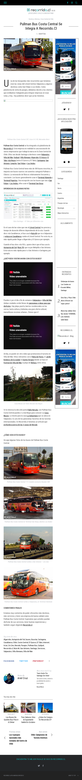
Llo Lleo (11, 645)
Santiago (33, 648)
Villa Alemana (25, 157)
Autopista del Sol (10, 247)
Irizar (5, 645)
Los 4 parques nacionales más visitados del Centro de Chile (18, 738)
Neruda (17, 645)
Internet (46, 642)
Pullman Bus (32, 645)
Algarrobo (35, 157)
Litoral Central (35, 227)
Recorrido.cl (8, 148)
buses (28, 639)
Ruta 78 (21, 247)
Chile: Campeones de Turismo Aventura (39, 735)
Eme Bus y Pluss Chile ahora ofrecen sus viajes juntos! (68, 301)
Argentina (61, 198)
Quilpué (41, 645)
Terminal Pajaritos (10, 180)
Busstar (34, 639)
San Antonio (24, 648)
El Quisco (43, 157)
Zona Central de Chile (46, 19)
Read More (40, 687)
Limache (13, 163)
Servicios (41, 648)
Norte (59, 188)
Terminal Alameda (44, 177)
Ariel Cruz (42, 33)
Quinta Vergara (28, 360)
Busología (61, 208)
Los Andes (31, 163)
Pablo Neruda (33, 410)
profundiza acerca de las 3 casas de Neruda (20, 425)
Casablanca (8, 642)
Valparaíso (45, 154)
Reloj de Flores (37, 357)
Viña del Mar (8, 157)
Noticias (37, 19)
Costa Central (23, 642)
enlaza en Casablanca (13, 236)
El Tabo (39, 642)
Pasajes (24, 645)
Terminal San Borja (36, 183)
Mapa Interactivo (63, 213)
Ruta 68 (34, 233)
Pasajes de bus (63, 203)
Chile (15, 642)
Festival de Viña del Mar (13, 363)
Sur (59, 183)
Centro (60, 193)
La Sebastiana (32, 416)
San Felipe (21, 163)
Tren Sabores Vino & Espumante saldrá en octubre (28, 719)
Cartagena (41, 160)
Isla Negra (12, 160)
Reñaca (33, 363)
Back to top (72, 775)
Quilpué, (17, 157)
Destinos (31, 19)
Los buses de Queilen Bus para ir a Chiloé (11, 719)
